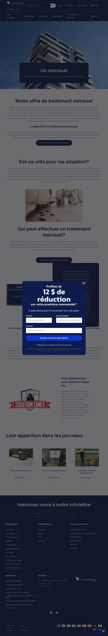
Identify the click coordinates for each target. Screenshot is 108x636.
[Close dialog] (84, 283)
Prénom (29, 316)
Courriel (29, 326)
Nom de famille (62, 316)
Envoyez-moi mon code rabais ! (54, 338)
